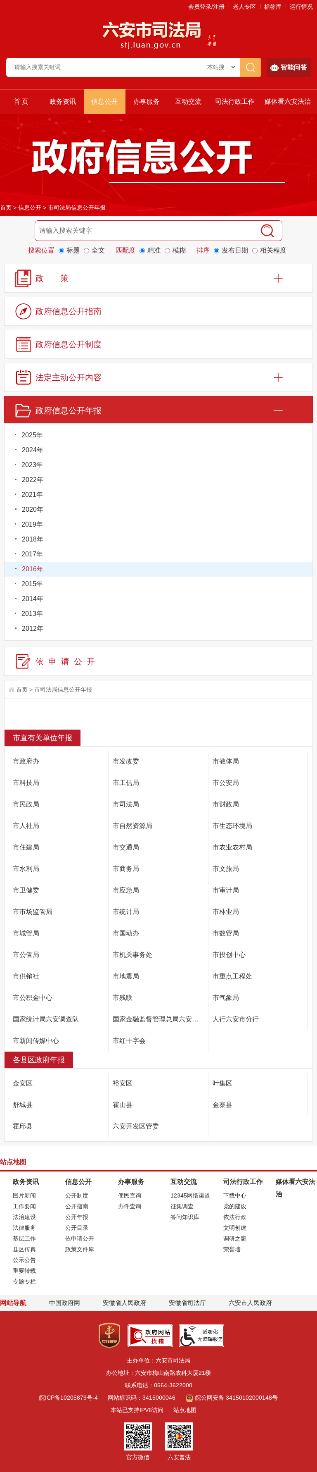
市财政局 (226, 804)
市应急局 (126, 890)
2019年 (32, 524)
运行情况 (301, 6)
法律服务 (24, 1227)
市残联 (122, 997)
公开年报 (76, 1217)
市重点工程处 (232, 976)
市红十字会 (129, 1040)
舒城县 (23, 1104)
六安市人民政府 (250, 1302)
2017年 (32, 554)
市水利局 (26, 868)
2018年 (32, 539)
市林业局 (226, 911)
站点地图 (184, 1410)
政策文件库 (79, 1249)
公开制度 (76, 1195)
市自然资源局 (132, 825)
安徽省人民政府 (124, 1302)
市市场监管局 (32, 911)
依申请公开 (79, 1238)
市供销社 (26, 976)
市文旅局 (226, 868)
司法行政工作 (235, 101)
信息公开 (104, 101)
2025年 (32, 435)
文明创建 (234, 1227)
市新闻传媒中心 (36, 1040)
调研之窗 (234, 1238)
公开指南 (76, 1206)
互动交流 (188, 101)
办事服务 (146, 101)
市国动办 (126, 933)
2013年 (32, 613)
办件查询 (129, 1206)
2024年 (32, 449)
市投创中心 (229, 954)
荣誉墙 (232, 1249)
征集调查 (182, 1206)
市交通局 (126, 847)
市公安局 (226, 782)
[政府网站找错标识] (150, 1335)
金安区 (23, 1083)
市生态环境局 (232, 825)
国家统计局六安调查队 (46, 1019)
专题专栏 (24, 1281)
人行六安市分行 (236, 1019)
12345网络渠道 (190, 1195)
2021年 (32, 494)
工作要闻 (24, 1206)
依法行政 (234, 1217)
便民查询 (129, 1195)
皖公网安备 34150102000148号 (236, 1397)
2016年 (32, 569)
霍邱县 (23, 1126)
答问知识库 (184, 1217)
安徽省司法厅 (187, 1302)
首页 (6, 207)
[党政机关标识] (109, 1335)
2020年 (32, 509)
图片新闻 (24, 1195)
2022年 (32, 479)
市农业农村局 (232, 847)
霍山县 (122, 1104)
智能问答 (294, 67)
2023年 (32, 464)
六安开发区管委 (136, 1126)
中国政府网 (64, 1302)
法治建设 (24, 1217)
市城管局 (26, 933)
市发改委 (126, 761)
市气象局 (226, 997)
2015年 (32, 583)
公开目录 (76, 1227)
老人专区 (244, 6)
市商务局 (126, 868)
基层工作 (24, 1238)
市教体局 (226, 761)
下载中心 (234, 1195)
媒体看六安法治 (288, 101)
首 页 (21, 101)
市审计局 (226, 890)
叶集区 (222, 1083)
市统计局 (126, 911)
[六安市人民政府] (210, 41)
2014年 (32, 598)
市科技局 (26, 782)
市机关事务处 (132, 954)
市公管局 (26, 954)
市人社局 (26, 825)
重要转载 (24, 1270)
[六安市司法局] (152, 35)
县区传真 (24, 1249)
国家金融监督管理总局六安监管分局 (160, 1019)
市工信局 (126, 782)
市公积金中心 (32, 997)
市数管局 (226, 933)
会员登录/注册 (206, 6)
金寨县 (222, 1104)
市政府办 (26, 761)
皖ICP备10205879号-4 (68, 1397)
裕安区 (122, 1083)
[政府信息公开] (158, 160)
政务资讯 (63, 101)
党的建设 (234, 1206)
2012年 (32, 628)
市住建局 (26, 847)
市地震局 (126, 976)
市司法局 (126, 804)
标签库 (273, 6)
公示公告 (24, 1260)
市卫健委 (26, 890)
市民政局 (26, 804)
